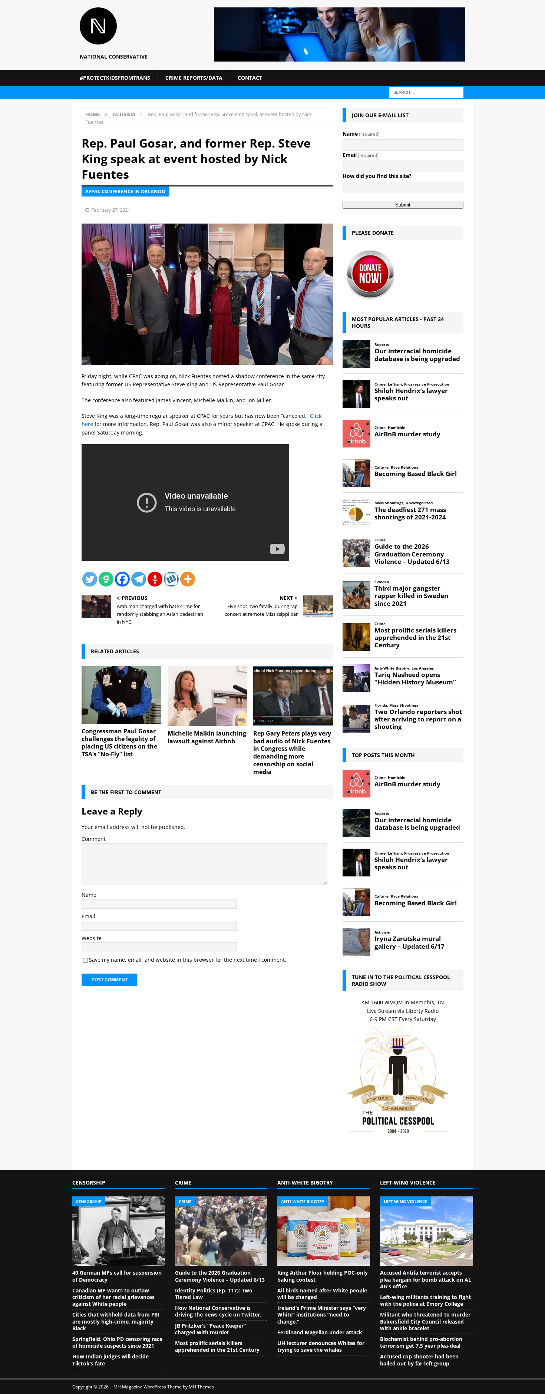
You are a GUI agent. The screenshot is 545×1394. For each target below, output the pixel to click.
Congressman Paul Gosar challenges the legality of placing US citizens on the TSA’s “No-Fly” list (119, 742)
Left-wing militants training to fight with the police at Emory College (425, 1300)
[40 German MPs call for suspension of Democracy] (118, 1231)
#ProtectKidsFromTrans (115, 77)
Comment (94, 838)
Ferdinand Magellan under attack (319, 1332)
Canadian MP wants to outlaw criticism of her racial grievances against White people (113, 1297)
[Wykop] (171, 579)
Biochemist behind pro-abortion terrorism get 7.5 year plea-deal (421, 1342)
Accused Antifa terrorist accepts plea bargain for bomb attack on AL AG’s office (425, 1279)
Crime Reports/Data (193, 77)
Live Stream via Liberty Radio (403, 1010)
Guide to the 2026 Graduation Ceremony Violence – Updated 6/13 (220, 1276)
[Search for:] (426, 91)
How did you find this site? (377, 175)
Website (92, 938)
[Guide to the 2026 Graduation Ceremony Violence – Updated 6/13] (221, 1231)
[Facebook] (122, 579)
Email (88, 916)
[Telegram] (138, 579)
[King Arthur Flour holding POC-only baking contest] (323, 1231)
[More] (187, 579)
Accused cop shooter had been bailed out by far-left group (419, 1360)
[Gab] (106, 579)
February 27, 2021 (110, 210)
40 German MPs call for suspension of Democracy (117, 1276)
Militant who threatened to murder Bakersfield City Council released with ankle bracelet (425, 1321)
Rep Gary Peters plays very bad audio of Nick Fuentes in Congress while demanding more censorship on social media (292, 752)
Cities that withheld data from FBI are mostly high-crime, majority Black (115, 1321)
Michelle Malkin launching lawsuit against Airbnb (207, 737)
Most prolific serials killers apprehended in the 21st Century (217, 1346)
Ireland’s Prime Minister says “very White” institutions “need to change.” (321, 1314)
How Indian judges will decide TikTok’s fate (110, 1360)
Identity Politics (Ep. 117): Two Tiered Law (213, 1294)
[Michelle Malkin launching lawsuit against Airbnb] (207, 696)
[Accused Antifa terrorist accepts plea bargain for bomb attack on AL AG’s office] (426, 1231)
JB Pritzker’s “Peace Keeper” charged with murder (210, 1329)
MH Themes (201, 1387)
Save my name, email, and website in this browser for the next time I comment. (187, 959)
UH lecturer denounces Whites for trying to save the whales (320, 1346)
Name (89, 894)
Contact (250, 77)
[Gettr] (155, 579)
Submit (402, 205)
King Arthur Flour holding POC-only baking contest (322, 1276)
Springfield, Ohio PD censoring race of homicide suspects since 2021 (117, 1342)
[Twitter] (89, 579)
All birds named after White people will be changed (322, 1294)
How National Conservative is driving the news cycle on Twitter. (218, 1311)
